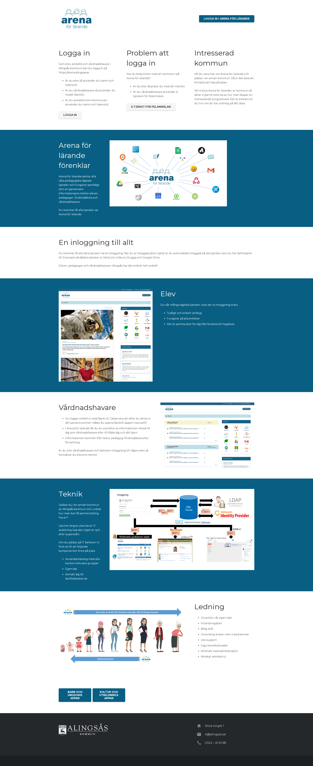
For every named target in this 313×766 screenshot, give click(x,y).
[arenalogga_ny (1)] (77, 19)
